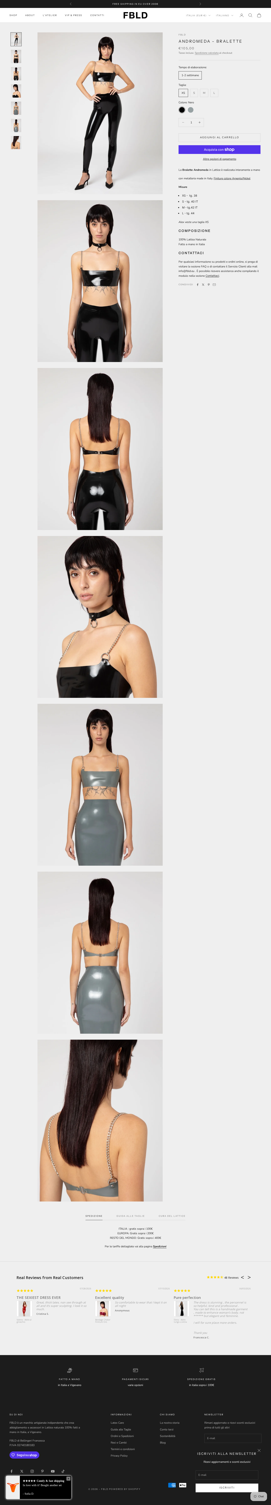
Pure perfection (187, 1297)
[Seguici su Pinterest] (42, 1471)
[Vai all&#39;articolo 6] (16, 125)
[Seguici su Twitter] (22, 1471)
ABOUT (30, 15)
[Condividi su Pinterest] (208, 284)
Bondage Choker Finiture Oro (102, 1321)
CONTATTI (97, 15)
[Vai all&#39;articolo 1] (16, 39)
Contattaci (212, 275)
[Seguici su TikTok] (63, 1471)
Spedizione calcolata (207, 53)
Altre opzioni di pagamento (219, 159)
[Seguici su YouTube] (53, 1471)
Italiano (222, 15)
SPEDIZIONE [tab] (94, 1216)
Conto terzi (166, 1429)
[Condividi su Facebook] (197, 284)
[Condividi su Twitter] (203, 284)
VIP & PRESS (73, 15)
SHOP (13, 15)
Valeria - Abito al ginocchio (24, 1321)
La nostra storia (169, 1423)
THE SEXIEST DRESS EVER (38, 1297)
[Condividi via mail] (214, 284)
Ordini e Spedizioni (122, 1436)
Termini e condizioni (123, 1449)
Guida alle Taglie (121, 1429)
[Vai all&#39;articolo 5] (16, 108)
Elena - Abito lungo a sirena (180, 1321)
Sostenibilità (167, 1436)
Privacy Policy (119, 1456)
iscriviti (226, 1488)
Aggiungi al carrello (219, 137)
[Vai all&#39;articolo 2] (16, 56)
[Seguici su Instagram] (32, 1471)
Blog (163, 1442)
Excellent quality (109, 1297)
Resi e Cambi (119, 1442)
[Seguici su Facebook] (11, 1471)
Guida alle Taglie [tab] (130, 1216)
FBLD (182, 34)
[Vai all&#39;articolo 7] (16, 143)
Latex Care (117, 1423)
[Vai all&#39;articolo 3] (16, 74)
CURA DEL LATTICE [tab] (172, 1216)
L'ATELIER (50, 15)
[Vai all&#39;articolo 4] (16, 91)
